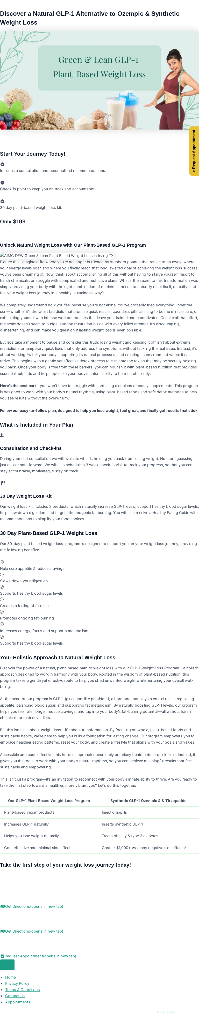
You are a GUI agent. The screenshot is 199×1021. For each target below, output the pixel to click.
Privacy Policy (17, 983)
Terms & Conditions (22, 989)
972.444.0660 (12, 943)
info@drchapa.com (17, 950)
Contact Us (15, 996)
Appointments (17, 1002)
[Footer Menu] (7, 965)
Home (10, 977)
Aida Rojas (166, 1012)
